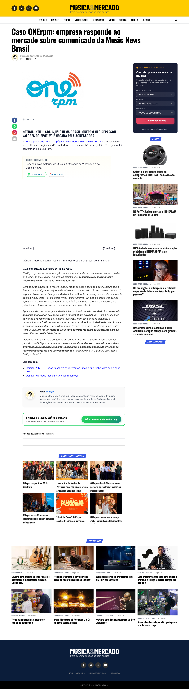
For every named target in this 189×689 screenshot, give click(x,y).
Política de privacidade (97, 673)
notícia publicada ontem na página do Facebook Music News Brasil (63, 141)
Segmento (141, 108)
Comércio (43, 19)
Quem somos (80, 673)
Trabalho (55, 19)
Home (71, 673)
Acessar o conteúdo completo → (155, 129)
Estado (139, 99)
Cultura (134, 19)
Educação (146, 19)
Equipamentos (98, 19)
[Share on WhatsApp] (14, 127)
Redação (29, 59)
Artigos (112, 19)
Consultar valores (157, 120)
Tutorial (123, 19)
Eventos (67, 19)
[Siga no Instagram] (14, 133)
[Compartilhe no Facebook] (14, 121)
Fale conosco (115, 673)
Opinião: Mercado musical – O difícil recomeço (52, 375)
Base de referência (145, 90)
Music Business (81, 19)
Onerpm (50, 434)
